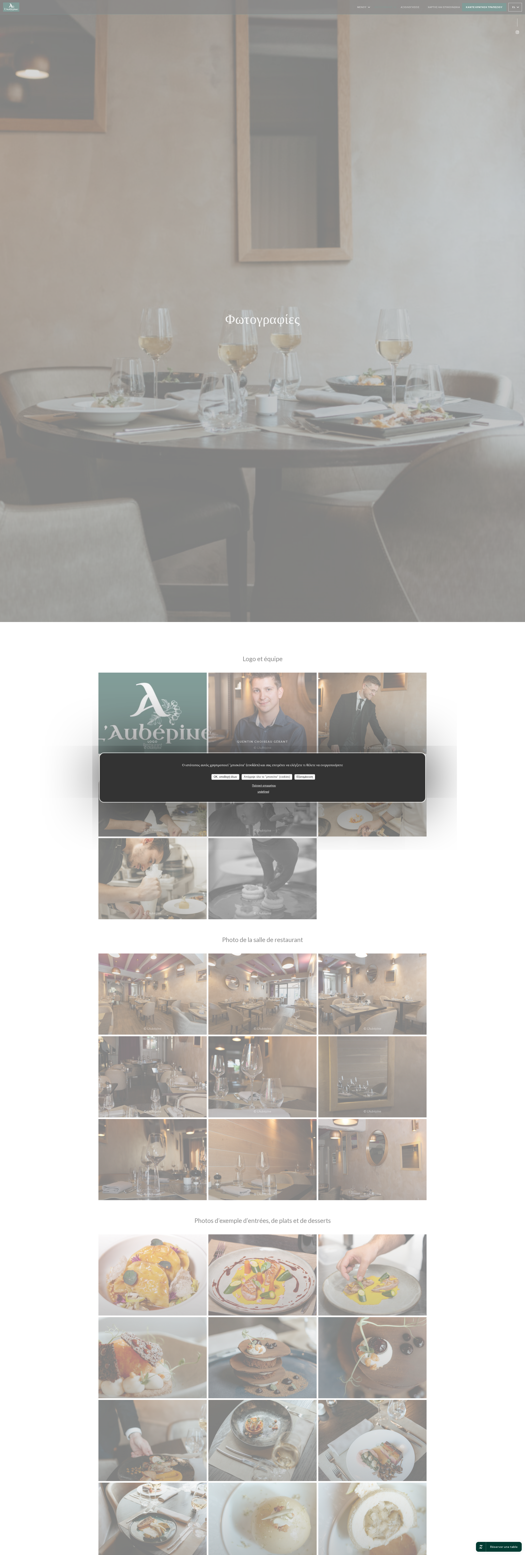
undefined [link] (263, 791)
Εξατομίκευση (305, 776)
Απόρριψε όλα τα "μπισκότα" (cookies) (267, 776)
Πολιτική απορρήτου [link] (264, 785)
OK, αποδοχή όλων (225, 776)
